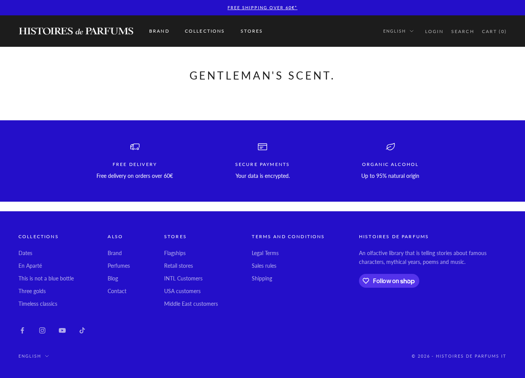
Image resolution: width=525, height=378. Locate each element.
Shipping (262, 278)
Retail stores (178, 265)
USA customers (182, 291)
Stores (252, 31)
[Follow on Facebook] (22, 330)
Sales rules (264, 265)
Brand (159, 31)
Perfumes (119, 265)
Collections (205, 31)
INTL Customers (183, 278)
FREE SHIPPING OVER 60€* (262, 7)
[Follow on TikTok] (82, 330)
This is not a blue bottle (46, 278)
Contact (117, 291)
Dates (25, 253)
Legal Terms (265, 253)
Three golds (32, 291)
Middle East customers (191, 303)
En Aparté (30, 265)
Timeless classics (37, 303)
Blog (113, 278)
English (394, 30)
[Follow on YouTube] (62, 330)
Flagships (175, 253)
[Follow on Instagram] (42, 330)
